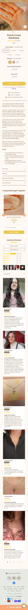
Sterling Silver (17, 62)
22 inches (17, 54)
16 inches (13, 50)
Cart (14, 586)
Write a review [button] (14, 246)
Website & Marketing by (14, 596)
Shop (4, 586)
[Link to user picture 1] (14, 292)
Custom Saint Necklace (12, 138)
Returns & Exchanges (7, 178)
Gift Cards (18, 591)
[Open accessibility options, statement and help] (14, 583)
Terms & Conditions (17, 593)
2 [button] (10, 562)
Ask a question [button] (14, 249)
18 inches (21, 50)
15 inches (6, 50)
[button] (11, 40)
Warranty (21, 588)
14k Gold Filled (10, 62)
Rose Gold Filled (13, 62)
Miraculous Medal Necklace (14, 217)
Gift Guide (9, 586)
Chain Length (14, 47)
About (18, 586)
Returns (16, 588)
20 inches (9, 54)
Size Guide (5, 169)
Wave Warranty (6, 183)
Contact (12, 591)
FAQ (8, 591)
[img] (14, 314)
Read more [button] (7, 373)
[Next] (24, 215)
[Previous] (3, 215)
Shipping (4, 173)
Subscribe (10, 588)
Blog (5, 588)
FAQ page (12, 163)
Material (14, 58)
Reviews (23, 586)
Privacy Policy (9, 593)
